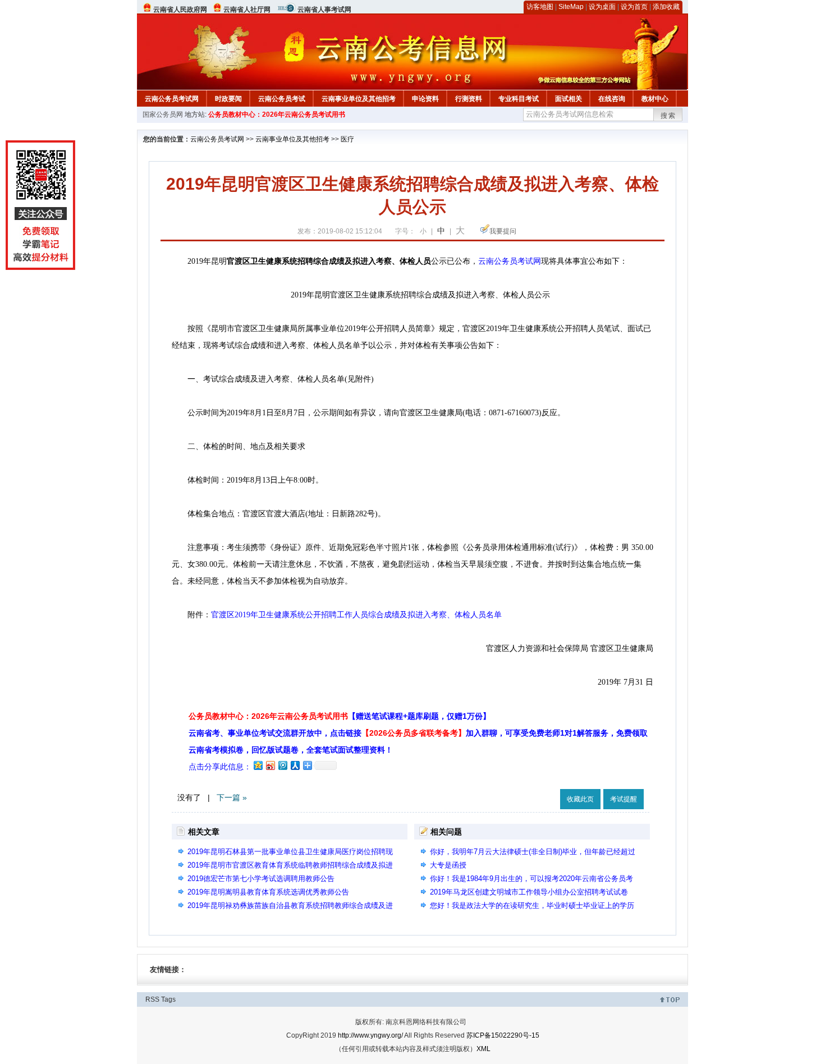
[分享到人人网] (294, 765)
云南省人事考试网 (324, 9)
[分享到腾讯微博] (282, 765)
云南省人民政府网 (180, 9)
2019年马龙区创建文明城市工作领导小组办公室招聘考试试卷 (529, 892)
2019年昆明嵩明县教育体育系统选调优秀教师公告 (268, 892)
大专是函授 (448, 865)
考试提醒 (623, 799)
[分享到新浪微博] (270, 765)
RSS (152, 999)
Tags (168, 999)
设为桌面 (602, 7)
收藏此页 (580, 799)
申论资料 (425, 99)
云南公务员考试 (281, 99)
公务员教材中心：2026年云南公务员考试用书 (276, 114)
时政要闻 (228, 99)
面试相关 (568, 99)
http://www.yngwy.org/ (370, 1035)
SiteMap (571, 7)
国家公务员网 (163, 114)
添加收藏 (666, 7)
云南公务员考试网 (172, 99)
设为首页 (634, 7)
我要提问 (502, 231)
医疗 (347, 139)
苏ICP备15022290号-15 (502, 1035)
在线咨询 (611, 99)
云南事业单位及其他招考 (359, 99)
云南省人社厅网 (247, 9)
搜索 (668, 116)
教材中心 (654, 99)
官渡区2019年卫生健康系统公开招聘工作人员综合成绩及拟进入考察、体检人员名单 (356, 615)
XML (483, 1049)
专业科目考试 (518, 99)
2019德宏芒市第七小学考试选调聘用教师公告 (260, 878)
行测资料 (468, 99)
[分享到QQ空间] (257, 765)
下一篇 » (232, 797)
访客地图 (539, 7)
